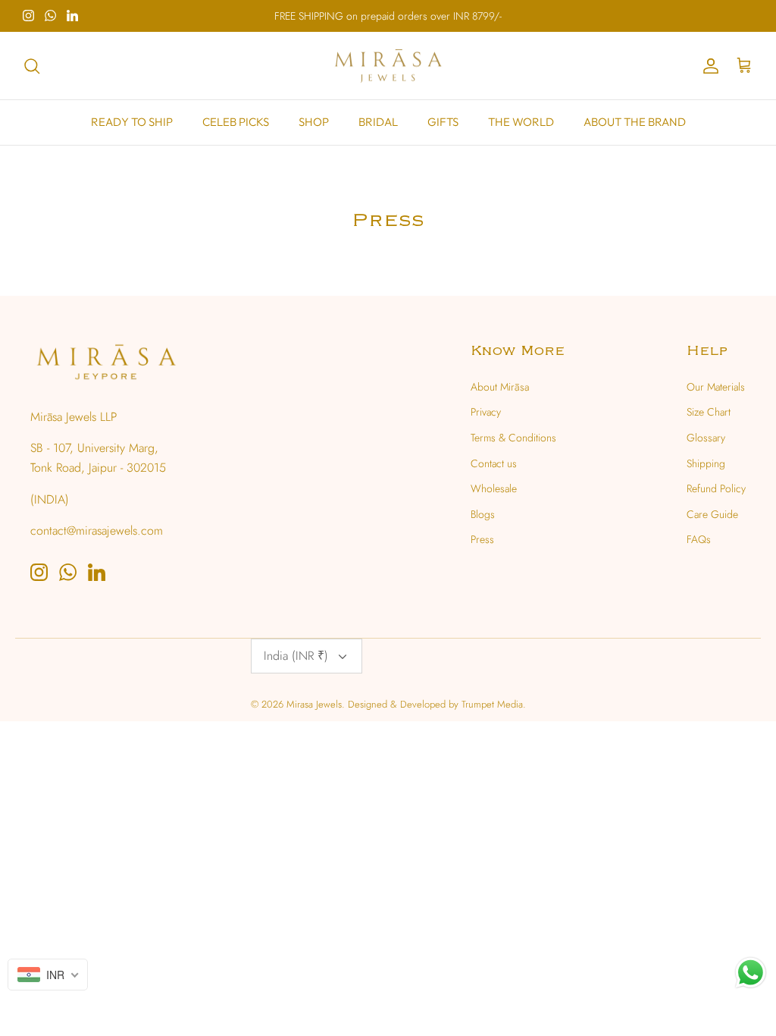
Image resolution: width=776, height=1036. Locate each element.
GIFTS (442, 122)
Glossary (706, 437)
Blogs (483, 514)
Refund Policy (716, 488)
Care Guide (712, 514)
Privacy (486, 411)
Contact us (494, 463)
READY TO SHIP (132, 122)
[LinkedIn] (72, 15)
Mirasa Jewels (314, 704)
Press (482, 539)
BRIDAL (378, 122)
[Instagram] (28, 15)
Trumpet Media (492, 704)
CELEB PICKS (235, 122)
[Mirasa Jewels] (388, 66)
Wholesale (494, 488)
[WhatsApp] (50, 15)
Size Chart (709, 411)
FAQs (699, 539)
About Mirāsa (500, 386)
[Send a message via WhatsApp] (750, 972)
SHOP (314, 122)
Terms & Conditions (513, 437)
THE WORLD (521, 122)
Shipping (706, 463)
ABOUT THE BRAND (635, 122)
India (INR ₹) (296, 655)
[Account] (708, 66)
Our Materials (716, 386)
